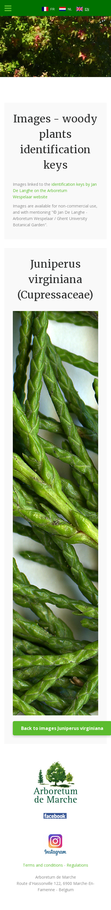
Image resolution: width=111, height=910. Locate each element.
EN (87, 9)
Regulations (77, 865)
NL (70, 9)
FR (52, 9)
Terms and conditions (43, 865)
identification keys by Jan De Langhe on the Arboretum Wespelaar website (55, 190)
